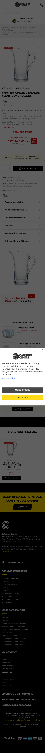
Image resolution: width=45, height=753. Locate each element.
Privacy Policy (8, 378)
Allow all (22, 397)
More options (22, 390)
